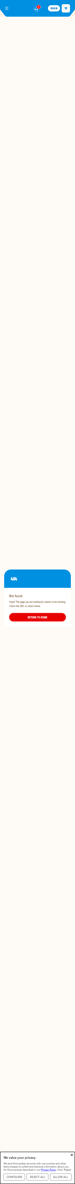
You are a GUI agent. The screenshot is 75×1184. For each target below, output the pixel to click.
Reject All (37, 1177)
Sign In (54, 8)
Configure (14, 1177)
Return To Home (37, 617)
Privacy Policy (48, 1169)
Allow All (60, 1177)
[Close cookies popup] (71, 1155)
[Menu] (7, 8)
